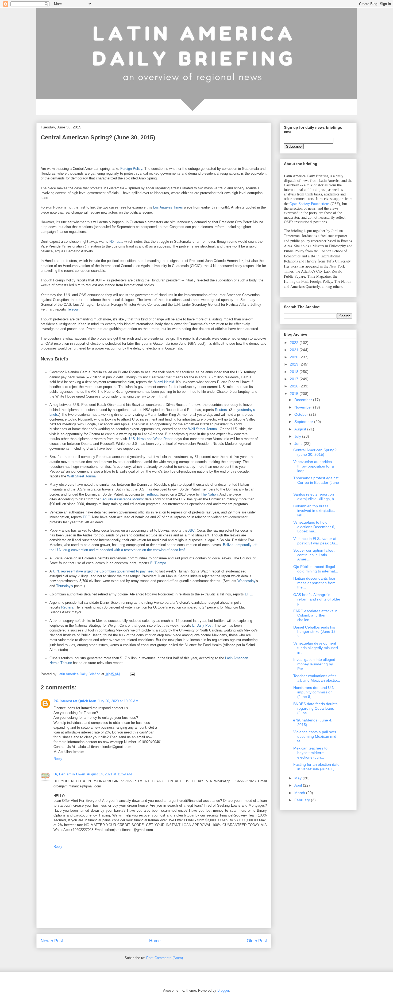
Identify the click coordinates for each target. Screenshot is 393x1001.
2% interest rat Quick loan (74, 701)
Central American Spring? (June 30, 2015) (315, 452)
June (299, 443)
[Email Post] (132, 674)
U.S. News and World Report (152, 439)
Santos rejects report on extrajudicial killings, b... (315, 496)
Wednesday (246, 581)
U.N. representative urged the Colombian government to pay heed (103, 571)
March (300, 793)
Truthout (151, 494)
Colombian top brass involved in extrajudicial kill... (314, 510)
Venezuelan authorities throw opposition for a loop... (313, 466)
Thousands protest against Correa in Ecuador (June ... (316, 482)
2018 (294, 372)
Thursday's (64, 586)
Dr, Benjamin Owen (69, 774)
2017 (294, 379)
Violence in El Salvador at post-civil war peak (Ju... (315, 540)
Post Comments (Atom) (164, 958)
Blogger (223, 990)
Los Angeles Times (168, 207)
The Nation (209, 494)
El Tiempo (158, 563)
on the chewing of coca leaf (163, 550)
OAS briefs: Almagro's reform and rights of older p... (316, 599)
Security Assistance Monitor (122, 499)
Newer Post (52, 941)
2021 (294, 350)
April (298, 785)
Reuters (221, 410)
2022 (294, 342)
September (304, 421)
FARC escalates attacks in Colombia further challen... (315, 615)
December (303, 400)
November (303, 407)
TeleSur (73, 309)
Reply (57, 759)
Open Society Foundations (309, 203)
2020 (294, 357)
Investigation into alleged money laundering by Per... (314, 664)
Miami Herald (164, 382)
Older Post (257, 941)
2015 (294, 393)
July (298, 436)
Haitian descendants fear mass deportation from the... (314, 583)
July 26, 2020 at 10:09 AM (118, 701)
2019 (294, 364)
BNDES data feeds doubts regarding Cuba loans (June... (315, 708)
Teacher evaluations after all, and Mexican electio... (316, 678)
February (302, 800)
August (300, 429)
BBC (191, 530)
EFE (86, 517)
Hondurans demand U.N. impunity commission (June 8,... (314, 692)
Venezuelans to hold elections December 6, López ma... (314, 526)
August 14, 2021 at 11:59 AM (109, 774)
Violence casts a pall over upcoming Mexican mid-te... (315, 736)
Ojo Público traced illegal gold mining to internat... (315, 568)
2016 (294, 386)
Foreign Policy (131, 169)
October (301, 414)
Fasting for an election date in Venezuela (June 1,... (316, 766)
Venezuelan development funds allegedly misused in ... (315, 647)
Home (155, 941)
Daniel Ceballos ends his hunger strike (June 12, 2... (315, 631)
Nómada (115, 242)
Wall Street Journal (203, 429)
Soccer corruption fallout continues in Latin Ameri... (313, 555)
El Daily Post (202, 625)
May (298, 778)
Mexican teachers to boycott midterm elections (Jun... (310, 752)
